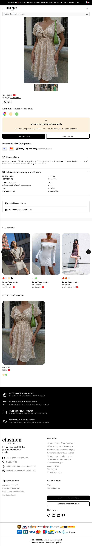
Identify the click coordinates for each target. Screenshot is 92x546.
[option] (16, 261)
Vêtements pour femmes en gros (60, 443)
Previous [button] (3, 251)
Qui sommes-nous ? (10, 485)
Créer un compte (24, 136)
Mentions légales (9, 495)
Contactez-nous (53, 488)
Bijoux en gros (53, 466)
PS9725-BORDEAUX (68, 287)
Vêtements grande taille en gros (60, 446)
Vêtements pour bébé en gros (59, 456)
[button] (90, 19)
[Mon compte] (87, 8)
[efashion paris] (13, 8)
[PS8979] (23, 332)
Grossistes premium (55, 473)
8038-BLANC (36, 287)
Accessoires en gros (55, 463)
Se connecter (68, 136)
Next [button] (88, 251)
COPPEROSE (6, 284)
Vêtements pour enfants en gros (60, 453)
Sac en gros (52, 469)
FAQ (49, 485)
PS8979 (4, 370)
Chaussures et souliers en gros (59, 460)
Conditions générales (11, 488)
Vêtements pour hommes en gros (61, 450)
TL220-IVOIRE (7, 287)
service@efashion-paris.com (17, 458)
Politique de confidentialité (13, 492)
